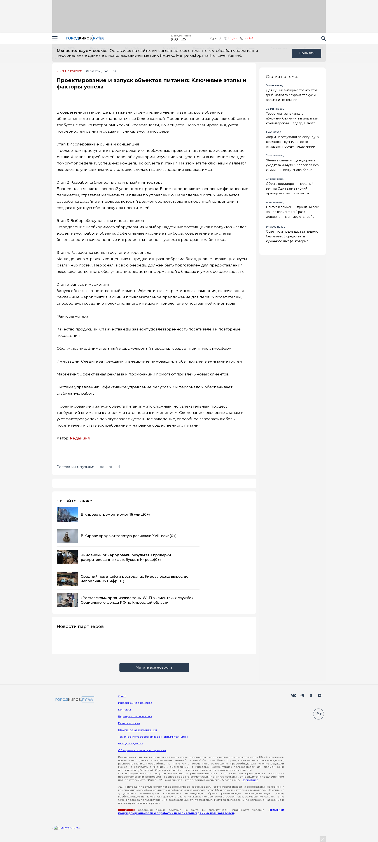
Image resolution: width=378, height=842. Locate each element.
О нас (122, 696)
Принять (307, 53)
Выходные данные (130, 743)
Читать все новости (154, 667)
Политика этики (129, 723)
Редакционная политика (135, 716)
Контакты (124, 709)
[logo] (74, 699)
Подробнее (250, 779)
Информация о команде (135, 702)
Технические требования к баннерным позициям (153, 736)
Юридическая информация (137, 729)
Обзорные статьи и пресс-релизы (142, 750)
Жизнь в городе (69, 71)
